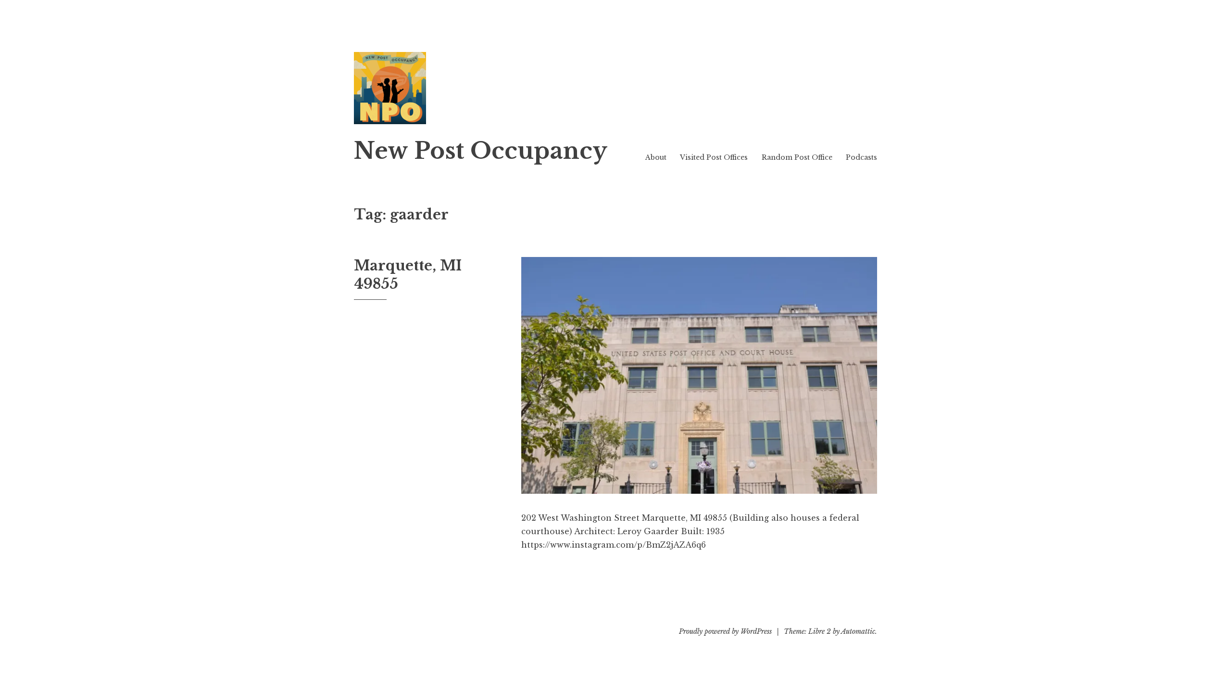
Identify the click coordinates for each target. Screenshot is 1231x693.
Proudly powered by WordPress (725, 631)
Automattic (858, 631)
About (655, 157)
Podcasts (861, 157)
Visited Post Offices (714, 157)
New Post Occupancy (480, 151)
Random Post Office (797, 157)
